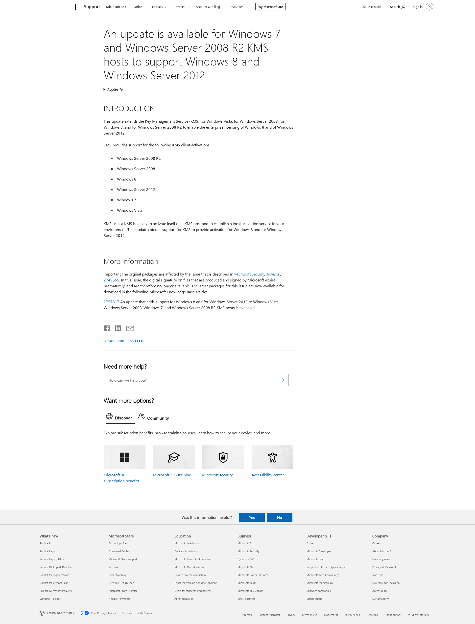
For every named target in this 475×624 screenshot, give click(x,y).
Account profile (118, 543)
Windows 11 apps (50, 599)
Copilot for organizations (54, 575)
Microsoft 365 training (172, 474)
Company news (381, 559)
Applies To (115, 89)
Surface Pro (46, 543)
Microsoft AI (245, 543)
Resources (236, 6)
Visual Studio (314, 599)
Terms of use (309, 615)
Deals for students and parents (193, 591)
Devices (179, 6)
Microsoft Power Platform (253, 575)
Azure (310, 543)
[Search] (282, 380)
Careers (377, 543)
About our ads (393, 615)
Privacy (291, 615)
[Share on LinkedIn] (116, 327)
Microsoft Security (248, 551)
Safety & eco (352, 615)
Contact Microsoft (269, 615)
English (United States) (60, 612)
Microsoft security (217, 474)
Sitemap (247, 615)
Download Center (119, 551)
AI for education (183, 599)
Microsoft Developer (319, 551)
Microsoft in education (187, 543)
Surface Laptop (48, 551)
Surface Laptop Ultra (52, 559)
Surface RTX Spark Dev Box (56, 567)
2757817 (111, 301)
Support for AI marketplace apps (326, 567)
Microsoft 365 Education (189, 567)
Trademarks (331, 615)
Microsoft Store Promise (123, 591)
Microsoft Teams (248, 583)
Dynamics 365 (246, 559)
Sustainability (380, 599)
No (279, 517)
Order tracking (117, 575)
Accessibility (379, 591)
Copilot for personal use (54, 583)
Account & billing (208, 6)
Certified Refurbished (121, 583)
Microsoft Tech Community (323, 575)
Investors (377, 575)
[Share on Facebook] (107, 327)
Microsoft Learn (316, 559)
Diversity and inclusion (386, 583)
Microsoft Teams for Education (192, 559)
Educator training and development (195, 583)
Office (138, 6)
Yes (252, 517)
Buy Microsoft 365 (271, 6)
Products (156, 6)
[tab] (120, 417)
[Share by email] (128, 327)
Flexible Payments (119, 599)
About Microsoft (382, 551)
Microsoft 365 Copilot (250, 591)
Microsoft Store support (123, 559)
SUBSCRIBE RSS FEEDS (126, 341)
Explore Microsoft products (56, 591)
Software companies (319, 591)
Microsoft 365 (116, 6)
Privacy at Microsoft (384, 567)
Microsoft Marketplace (320, 583)
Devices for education (187, 551)
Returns (113, 567)
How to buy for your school (190, 575)
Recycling (372, 615)
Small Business (246, 599)
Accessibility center (268, 474)
